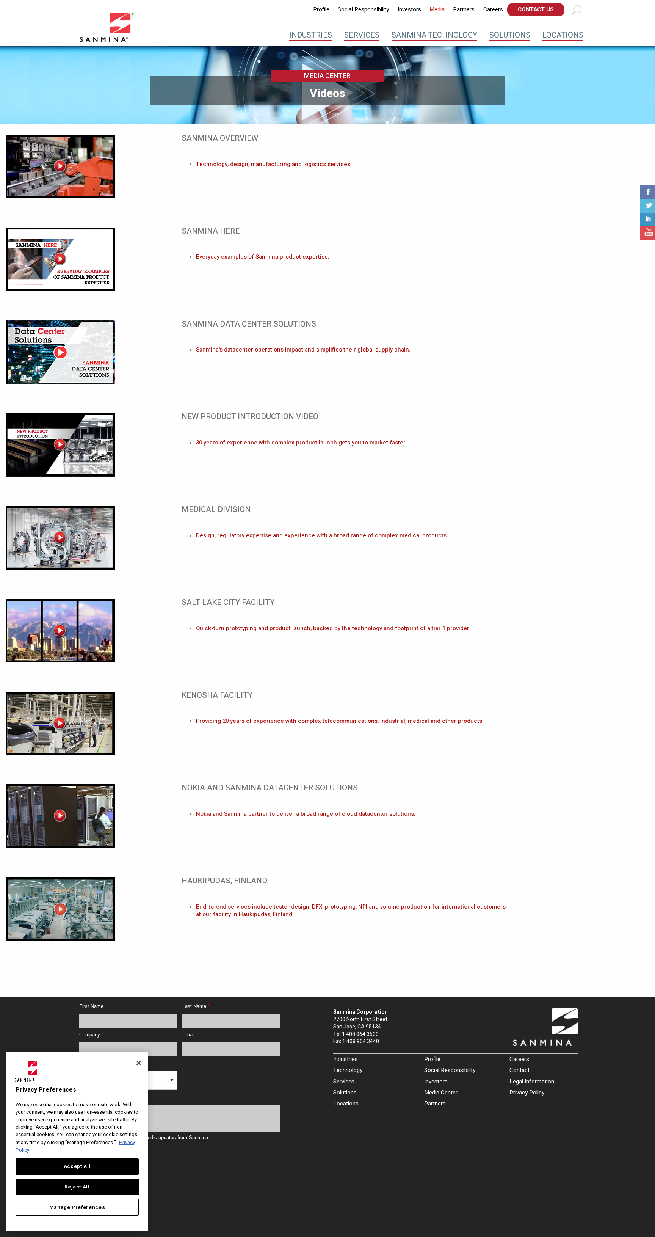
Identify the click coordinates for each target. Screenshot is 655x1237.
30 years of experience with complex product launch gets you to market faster (301, 442)
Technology (347, 1070)
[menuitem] (321, 9)
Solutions (509, 35)
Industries (310, 35)
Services (361, 35)
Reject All (77, 1187)
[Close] (138, 1063)
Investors (409, 9)
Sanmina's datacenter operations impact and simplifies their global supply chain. (303, 349)
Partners (464, 9)
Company (91, 1035)
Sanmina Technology (434, 35)
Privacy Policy (526, 1092)
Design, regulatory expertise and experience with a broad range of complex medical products (321, 535)
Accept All (77, 1166)
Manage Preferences (77, 1207)
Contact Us (536, 9)
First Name (93, 1006)
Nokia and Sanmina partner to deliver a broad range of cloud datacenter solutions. (305, 814)
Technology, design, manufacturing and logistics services (273, 164)
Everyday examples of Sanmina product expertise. (262, 257)
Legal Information (531, 1081)
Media (437, 9)
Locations (562, 35)
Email (190, 1035)
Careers (493, 9)
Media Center (441, 1092)
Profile (321, 9)
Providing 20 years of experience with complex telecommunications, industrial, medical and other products (339, 721)
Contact (519, 1070)
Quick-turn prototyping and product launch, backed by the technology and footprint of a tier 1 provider (332, 628)
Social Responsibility (363, 9)
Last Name (196, 1006)
